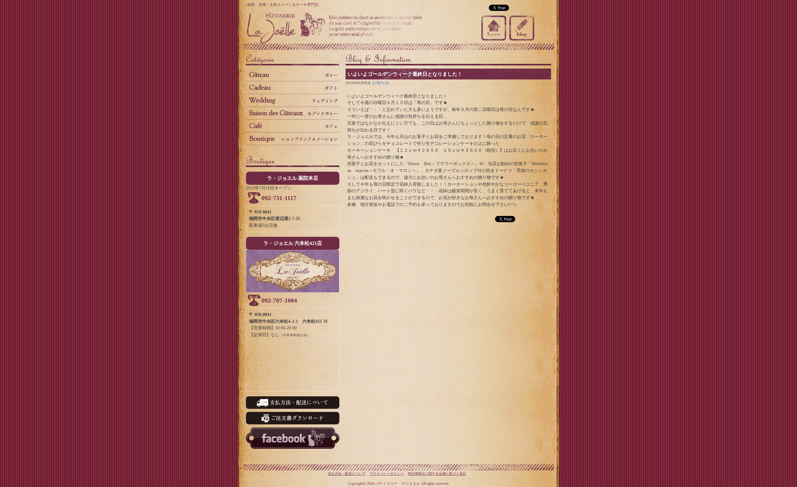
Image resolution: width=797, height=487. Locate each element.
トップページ (493, 28)
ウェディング (292, 100)
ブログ (521, 28)
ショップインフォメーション (292, 138)
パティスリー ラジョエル (286, 28)
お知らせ (380, 82)
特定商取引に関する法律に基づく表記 (437, 473)
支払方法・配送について (346, 473)
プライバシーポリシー (387, 473)
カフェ (292, 126)
